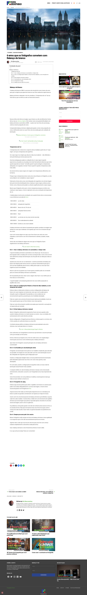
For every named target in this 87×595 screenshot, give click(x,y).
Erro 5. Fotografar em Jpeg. (17, 80)
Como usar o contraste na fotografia (42, 552)
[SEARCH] (78, 3)
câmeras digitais (21, 121)
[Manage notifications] (2, 593)
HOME (57, 587)
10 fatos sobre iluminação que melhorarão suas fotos (40, 534)
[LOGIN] (79, 3)
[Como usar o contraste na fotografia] (43, 544)
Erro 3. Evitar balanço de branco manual (19, 77)
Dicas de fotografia (12, 530)
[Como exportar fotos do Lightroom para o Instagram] (69, 80)
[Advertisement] (31, 109)
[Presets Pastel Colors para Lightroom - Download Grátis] (61, 145)
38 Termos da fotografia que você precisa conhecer (16, 553)
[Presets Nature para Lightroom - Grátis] (61, 131)
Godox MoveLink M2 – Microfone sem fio (68, 580)
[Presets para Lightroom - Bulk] (61, 138)
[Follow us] (76, 3)
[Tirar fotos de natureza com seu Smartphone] (69, 94)
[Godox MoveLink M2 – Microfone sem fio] (68, 571)
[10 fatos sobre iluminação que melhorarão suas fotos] (43, 525)
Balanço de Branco (14, 69)
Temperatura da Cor (15, 71)
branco (15, 496)
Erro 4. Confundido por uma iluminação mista (21, 79)
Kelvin (26, 197)
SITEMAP (67, 587)
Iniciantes (20, 496)
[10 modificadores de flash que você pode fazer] (18, 525)
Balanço (10, 496)
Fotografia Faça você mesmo (14, 531)
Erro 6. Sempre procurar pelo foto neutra (20, 82)
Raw (30, 388)
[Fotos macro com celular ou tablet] (1, 297)
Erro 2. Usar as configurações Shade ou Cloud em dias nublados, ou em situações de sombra (29, 75)
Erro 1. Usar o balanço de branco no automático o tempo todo (24, 73)
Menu (48, 3)
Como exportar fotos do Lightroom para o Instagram (69, 87)
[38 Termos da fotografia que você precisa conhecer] (18, 544)
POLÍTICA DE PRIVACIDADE (75, 587)
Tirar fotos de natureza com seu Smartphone (69, 101)
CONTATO (62, 587)
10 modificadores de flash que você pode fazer (17, 534)
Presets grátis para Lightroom (61, 3)
